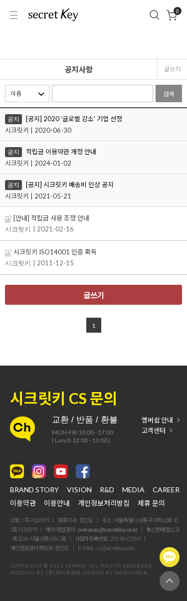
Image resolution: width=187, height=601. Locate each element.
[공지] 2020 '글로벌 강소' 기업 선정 (74, 119)
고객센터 (154, 430)
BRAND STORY (34, 489)
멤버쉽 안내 (157, 420)
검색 (168, 94)
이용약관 (23, 503)
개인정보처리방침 (104, 503)
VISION (79, 489)
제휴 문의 (151, 503)
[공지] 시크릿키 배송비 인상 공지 (70, 185)
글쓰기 (172, 69)
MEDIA (133, 489)
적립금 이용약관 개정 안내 (61, 152)
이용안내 (57, 503)
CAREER (166, 489)
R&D (107, 489)
